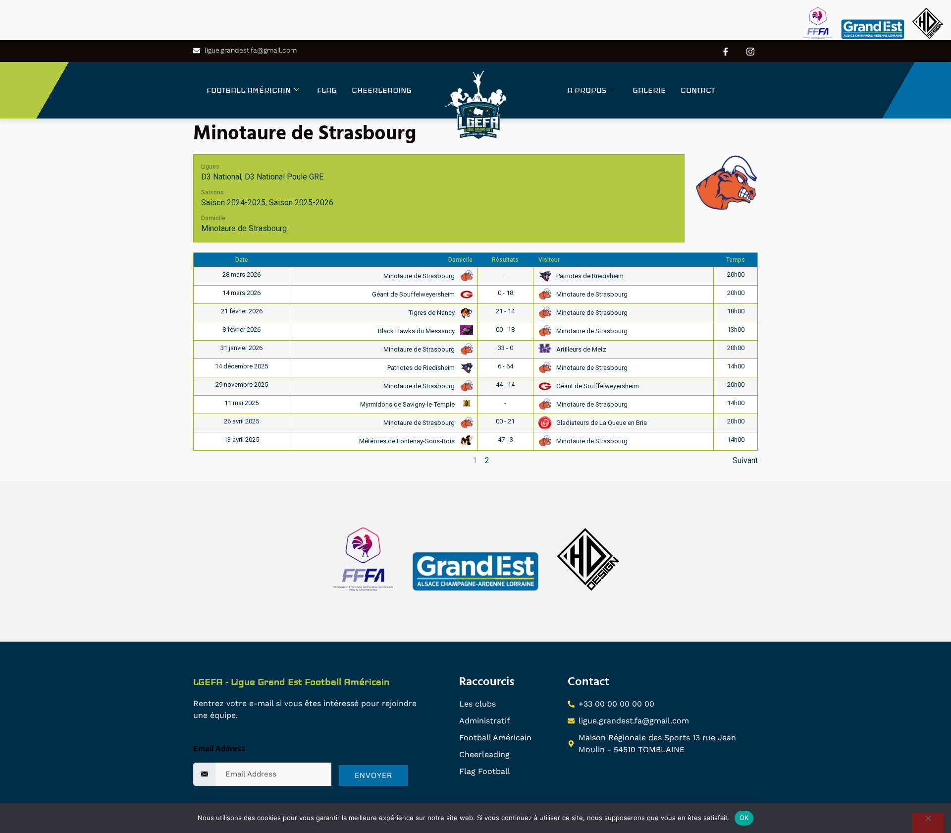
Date (241, 259)
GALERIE (649, 90)
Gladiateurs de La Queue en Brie (601, 422)
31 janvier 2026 (241, 348)
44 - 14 (505, 384)
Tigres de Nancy (432, 312)
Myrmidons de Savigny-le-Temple (408, 404)
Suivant (745, 460)
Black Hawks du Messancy (417, 331)
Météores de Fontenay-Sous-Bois (407, 441)
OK (744, 818)
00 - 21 (505, 421)
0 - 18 (505, 293)
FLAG (327, 90)
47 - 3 (505, 439)
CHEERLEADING (382, 90)
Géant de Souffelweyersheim (414, 294)
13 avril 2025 (241, 439)
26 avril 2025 (241, 421)
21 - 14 (505, 311)
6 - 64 (505, 366)
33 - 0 (505, 348)
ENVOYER (373, 775)
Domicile (460, 259)
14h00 (735, 366)
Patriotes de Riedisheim (589, 276)
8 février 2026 (241, 329)
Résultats (505, 259)
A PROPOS (586, 90)
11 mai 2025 (241, 403)
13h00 (735, 329)
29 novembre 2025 (241, 384)
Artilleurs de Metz (580, 349)
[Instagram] (750, 51)
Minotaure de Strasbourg (244, 228)
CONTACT (698, 90)
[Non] (928, 823)
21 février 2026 (242, 311)
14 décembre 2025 (241, 366)
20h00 (735, 274)
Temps (735, 259)
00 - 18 (505, 329)
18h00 (735, 311)
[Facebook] (725, 51)
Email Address (219, 748)
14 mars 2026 (241, 293)
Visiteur (549, 259)
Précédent (211, 460)
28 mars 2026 (241, 274)
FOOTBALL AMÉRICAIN (249, 90)
